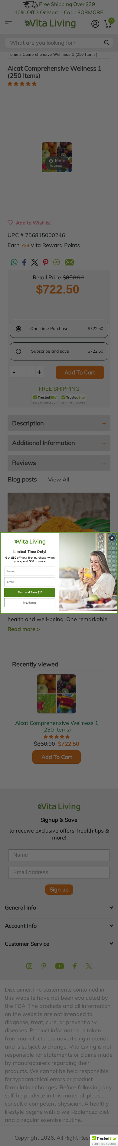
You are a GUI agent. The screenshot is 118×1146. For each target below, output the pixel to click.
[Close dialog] (112, 538)
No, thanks (29, 602)
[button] (104, 1140)
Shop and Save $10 (30, 592)
